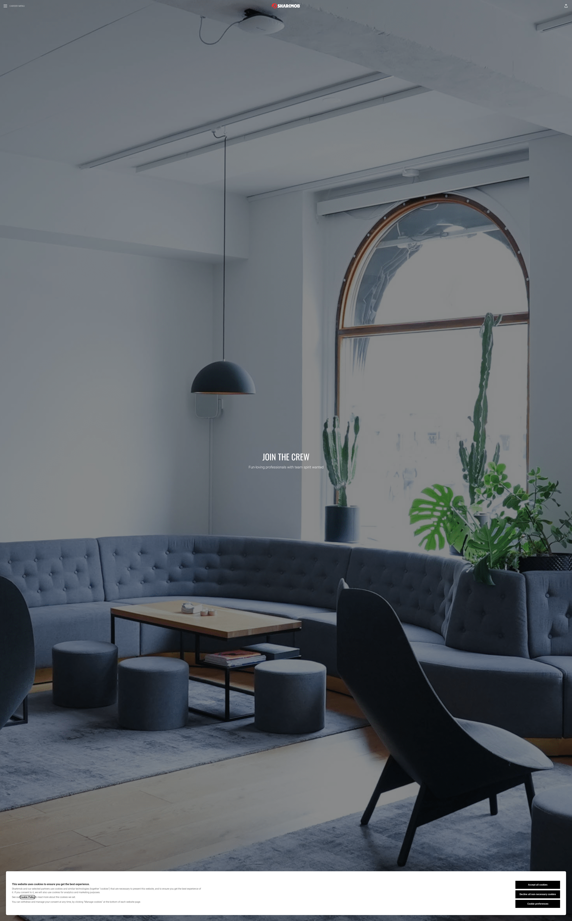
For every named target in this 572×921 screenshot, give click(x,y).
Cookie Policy (27, 897)
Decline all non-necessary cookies (538, 894)
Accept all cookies (537, 884)
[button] (566, 6)
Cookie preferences (537, 903)
